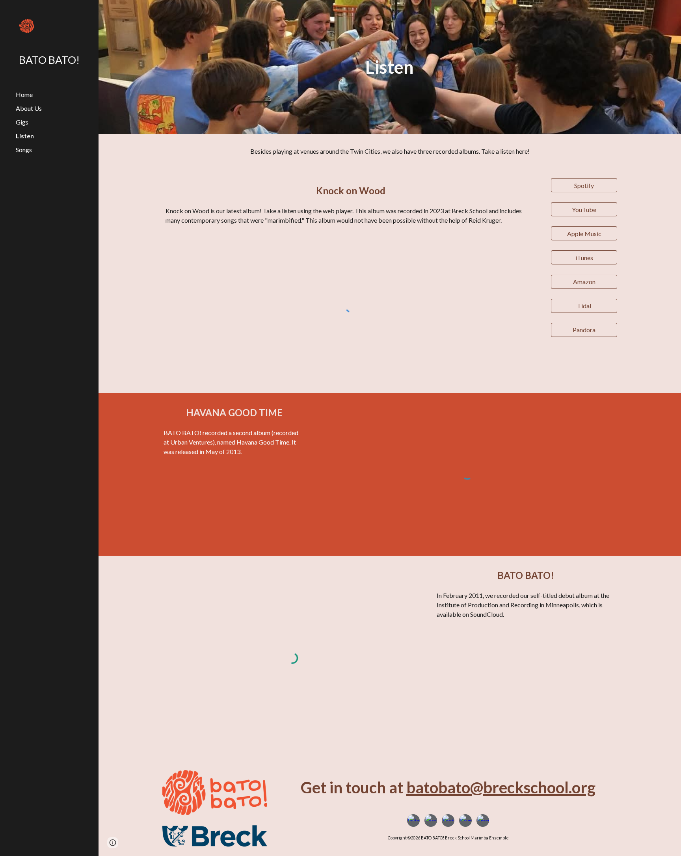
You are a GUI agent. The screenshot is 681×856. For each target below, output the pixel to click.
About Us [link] (29, 108)
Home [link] (24, 94)
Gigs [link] (22, 122)
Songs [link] (24, 149)
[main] (390, 67)
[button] (112, 842)
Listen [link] (25, 136)
